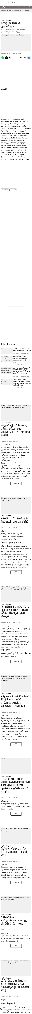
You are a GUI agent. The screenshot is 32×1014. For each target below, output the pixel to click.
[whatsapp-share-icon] (2, 59)
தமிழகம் (4, 7)
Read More (16, 483)
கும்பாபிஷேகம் (5, 189)
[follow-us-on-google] (29, 58)
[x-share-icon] (6, 59)
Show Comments (16, 305)
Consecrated (13, 189)
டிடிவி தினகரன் (21, 644)
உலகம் (17, 7)
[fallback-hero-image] (7, 351)
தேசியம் (11, 7)
